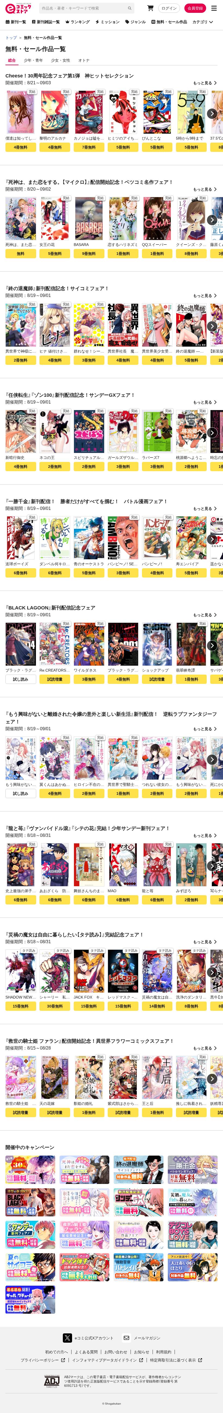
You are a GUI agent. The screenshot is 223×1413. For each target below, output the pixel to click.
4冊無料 (20, 147)
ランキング (80, 22)
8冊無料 (191, 253)
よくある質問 (86, 1352)
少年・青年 (33, 60)
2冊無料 (20, 360)
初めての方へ (56, 1352)
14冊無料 (157, 1006)
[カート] (150, 8)
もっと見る (202, 83)
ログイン (169, 8)
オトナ (84, 60)
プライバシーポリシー (43, 1360)
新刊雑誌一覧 (48, 22)
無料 (20, 253)
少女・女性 (60, 60)
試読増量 (55, 679)
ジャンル (138, 22)
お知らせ (141, 1352)
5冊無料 (123, 147)
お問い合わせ (115, 1352)
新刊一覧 (18, 22)
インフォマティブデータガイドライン (104, 1360)
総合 (12, 60)
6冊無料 (20, 573)
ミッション (110, 22)
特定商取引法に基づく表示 (176, 1360)
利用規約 (163, 1352)
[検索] (129, 8)
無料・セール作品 (172, 22)
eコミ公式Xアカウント (89, 1339)
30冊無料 (55, 1006)
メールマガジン (147, 1338)
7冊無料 (89, 147)
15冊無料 (21, 1006)
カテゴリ (200, 22)
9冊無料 (89, 253)
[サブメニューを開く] (214, 8)
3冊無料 (89, 360)
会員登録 (195, 8)
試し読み (20, 679)
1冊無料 (123, 253)
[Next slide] (212, 113)
